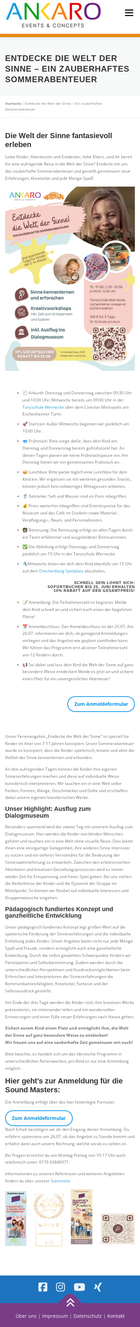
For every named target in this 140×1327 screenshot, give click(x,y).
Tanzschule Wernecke (43, 407)
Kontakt (116, 1316)
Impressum (55, 1316)
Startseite (13, 103)
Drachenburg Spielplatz (61, 571)
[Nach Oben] (70, 1303)
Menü (128, 13)
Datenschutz (87, 1316)
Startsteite (60, 1181)
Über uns (26, 1316)
